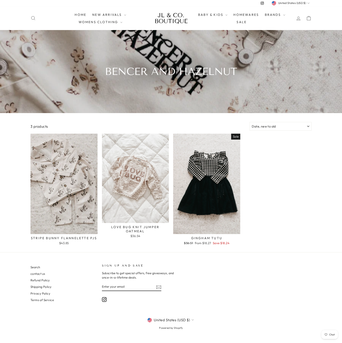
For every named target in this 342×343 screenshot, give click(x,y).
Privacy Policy (40, 293)
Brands (273, 15)
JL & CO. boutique (171, 18)
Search (35, 267)
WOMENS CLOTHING (99, 22)
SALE (242, 22)
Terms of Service (42, 300)
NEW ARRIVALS (107, 15)
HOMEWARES (246, 15)
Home (80, 15)
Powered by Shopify (171, 327)
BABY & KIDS (211, 15)
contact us (37, 274)
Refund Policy (40, 280)
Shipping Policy (41, 287)
